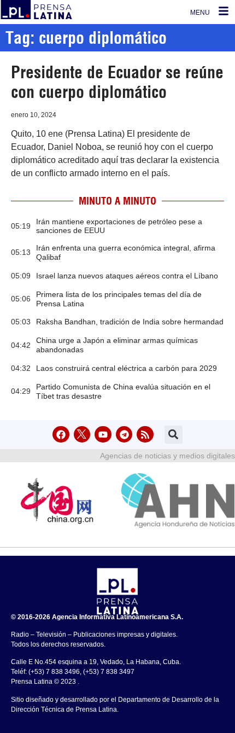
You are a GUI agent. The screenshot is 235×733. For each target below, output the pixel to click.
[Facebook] (60, 434)
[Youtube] (103, 434)
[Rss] (145, 434)
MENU (200, 12)
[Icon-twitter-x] (82, 434)
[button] (173, 435)
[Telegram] (124, 434)
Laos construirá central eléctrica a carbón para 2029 (126, 368)
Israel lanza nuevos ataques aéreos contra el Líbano (127, 275)
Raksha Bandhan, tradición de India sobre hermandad (130, 321)
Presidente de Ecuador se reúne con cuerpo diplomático (117, 82)
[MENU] (223, 10)
